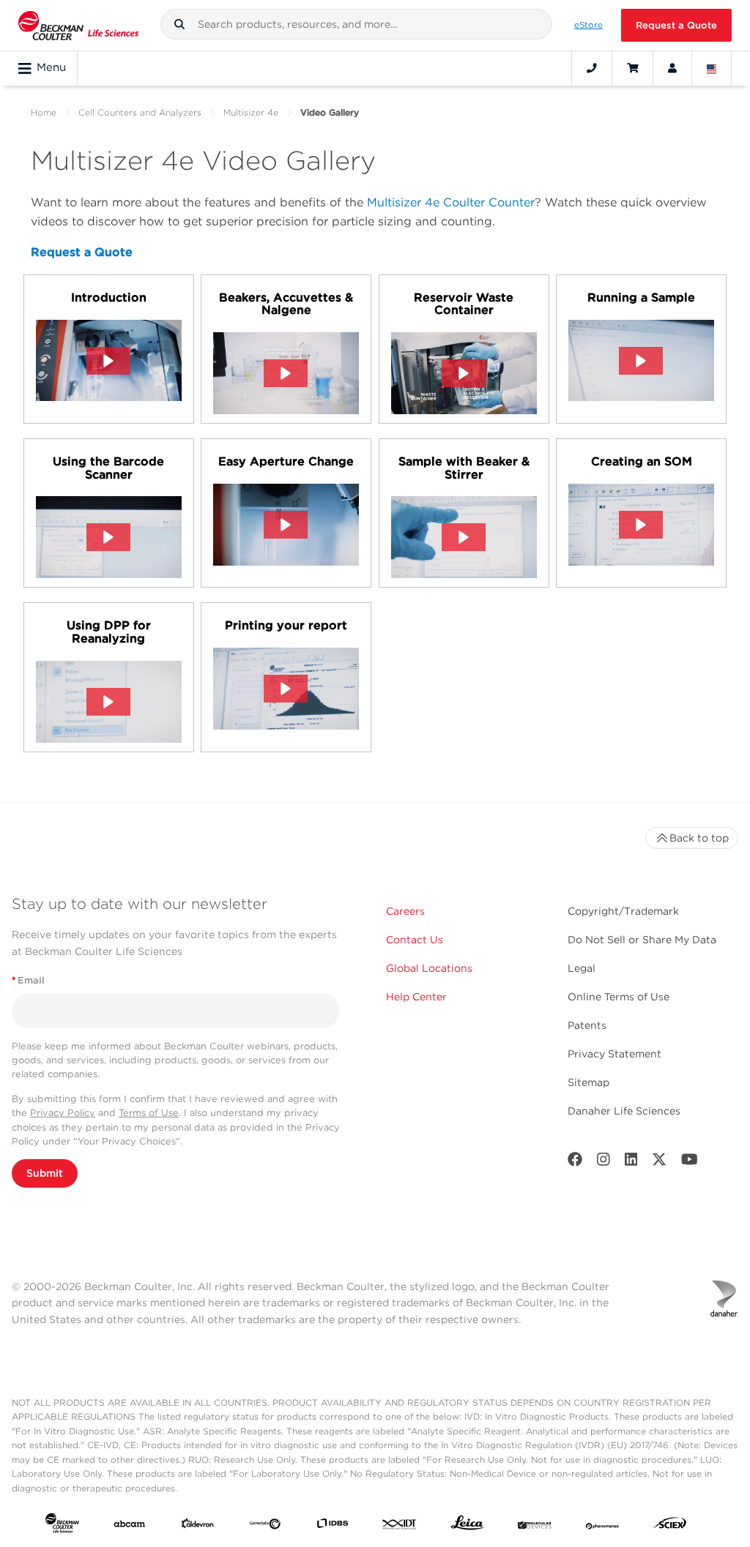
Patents (587, 1025)
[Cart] (632, 68)
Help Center (416, 997)
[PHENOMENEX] (602, 1526)
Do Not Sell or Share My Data (642, 939)
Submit (44, 1173)
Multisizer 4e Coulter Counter (451, 202)
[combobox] (356, 24)
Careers (405, 911)
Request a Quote (676, 25)
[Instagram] (603, 1162)
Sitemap (588, 1082)
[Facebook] (575, 1162)
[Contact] (592, 68)
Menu (51, 67)
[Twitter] (659, 1162)
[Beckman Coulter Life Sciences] (78, 25)
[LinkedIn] (631, 1162)
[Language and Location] (712, 68)
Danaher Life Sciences (624, 1111)
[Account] (672, 68)
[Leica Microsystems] (467, 1526)
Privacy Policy (62, 1112)
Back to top (699, 838)
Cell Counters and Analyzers (139, 112)
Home (43, 112)
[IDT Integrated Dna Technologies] (399, 1526)
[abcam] (129, 1526)
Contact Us (414, 939)
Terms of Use (149, 1112)
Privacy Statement (614, 1054)
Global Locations (429, 968)
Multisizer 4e (250, 112)
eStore (588, 25)
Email (28, 980)
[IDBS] (332, 1526)
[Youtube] (689, 1162)
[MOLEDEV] (534, 1526)
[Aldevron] (197, 1526)
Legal (581, 968)
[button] (179, 24)
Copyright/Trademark (623, 911)
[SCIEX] (670, 1526)
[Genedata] (265, 1526)
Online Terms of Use (618, 997)
